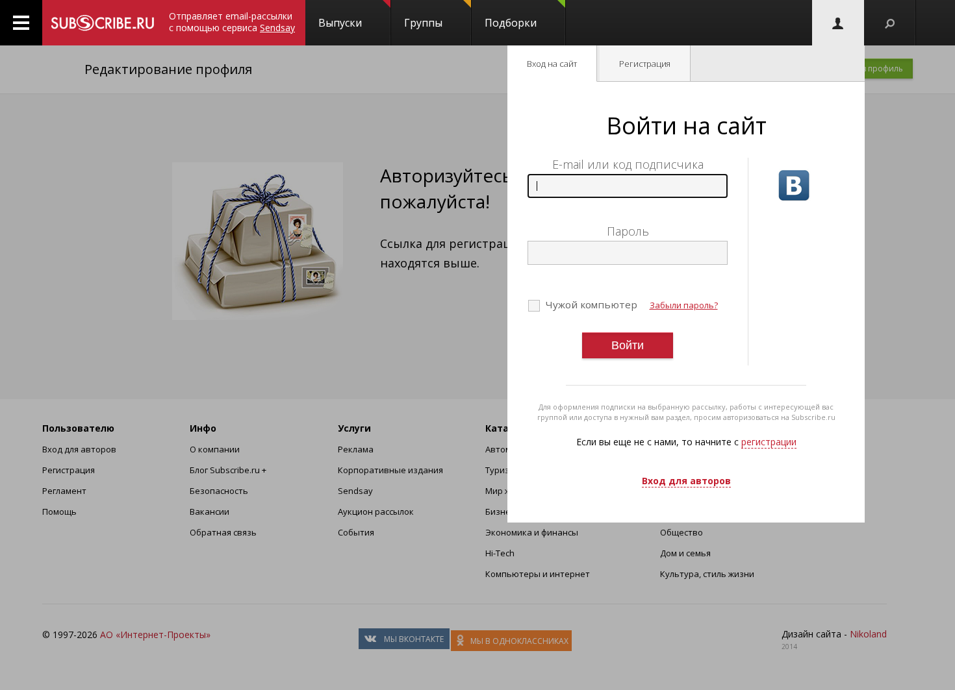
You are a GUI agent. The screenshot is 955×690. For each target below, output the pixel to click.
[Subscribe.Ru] (102, 22)
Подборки (511, 23)
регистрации (768, 442)
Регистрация (644, 63)
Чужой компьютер (590, 304)
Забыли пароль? (684, 305)
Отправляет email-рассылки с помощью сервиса (232, 22)
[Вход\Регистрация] (838, 22)
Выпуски (340, 23)
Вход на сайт (552, 63)
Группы (423, 23)
